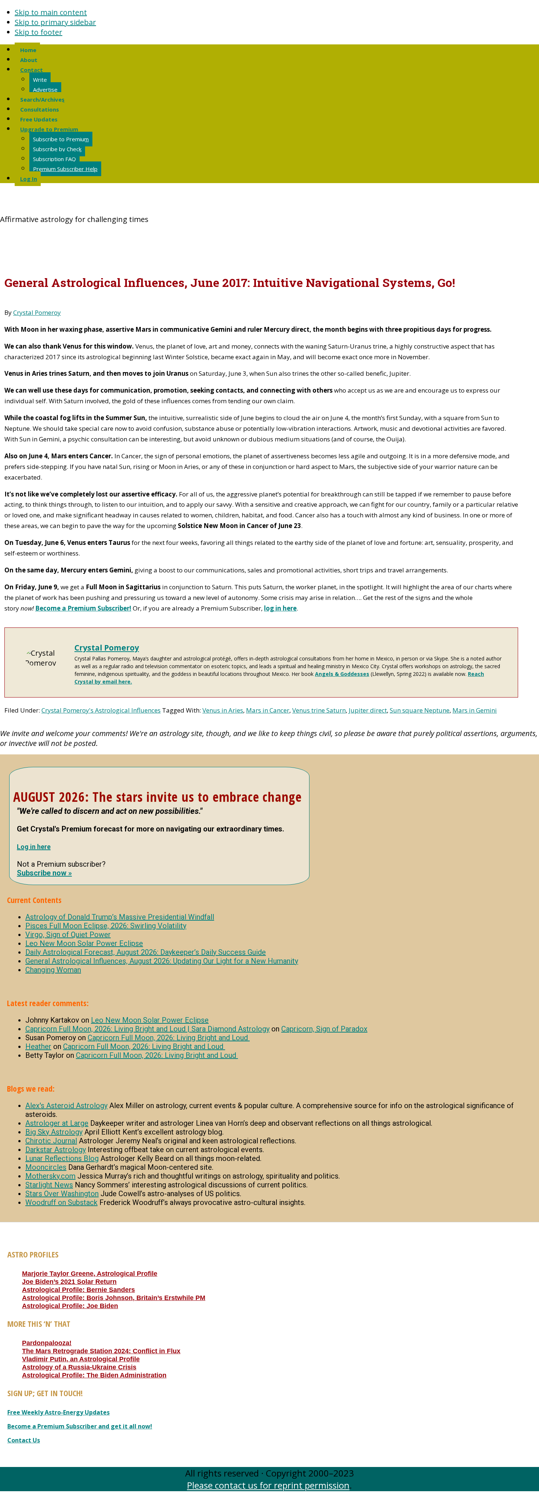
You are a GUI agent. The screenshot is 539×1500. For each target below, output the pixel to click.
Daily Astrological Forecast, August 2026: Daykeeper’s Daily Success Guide (145, 952)
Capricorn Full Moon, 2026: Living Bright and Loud (169, 1037)
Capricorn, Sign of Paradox (324, 1028)
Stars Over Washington (62, 1193)
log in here (280, 608)
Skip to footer (38, 32)
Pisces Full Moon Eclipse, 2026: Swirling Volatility (105, 925)
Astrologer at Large (56, 1123)
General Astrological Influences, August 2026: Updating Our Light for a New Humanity (161, 961)
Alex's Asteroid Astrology (66, 1105)
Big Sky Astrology (53, 1132)
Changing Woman (53, 969)
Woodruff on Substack (61, 1202)
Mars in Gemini (474, 710)
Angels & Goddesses (342, 673)
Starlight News (49, 1184)
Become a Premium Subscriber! (83, 608)
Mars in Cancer (267, 710)
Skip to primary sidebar (55, 22)
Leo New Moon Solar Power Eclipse (84, 943)
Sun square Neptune (420, 710)
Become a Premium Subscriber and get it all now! (79, 1426)
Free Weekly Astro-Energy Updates (58, 1412)
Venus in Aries (222, 710)
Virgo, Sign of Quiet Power (68, 934)
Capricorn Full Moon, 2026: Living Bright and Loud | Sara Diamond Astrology (147, 1028)
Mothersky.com (50, 1176)
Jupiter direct (368, 710)
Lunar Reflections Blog (62, 1158)
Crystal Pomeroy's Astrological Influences (101, 710)
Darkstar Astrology (55, 1149)
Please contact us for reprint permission (268, 1485)
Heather (38, 1046)
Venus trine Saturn (319, 710)
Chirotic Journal (51, 1140)
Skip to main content (51, 12)
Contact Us (23, 1440)
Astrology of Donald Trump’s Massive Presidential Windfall (119, 917)
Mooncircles (45, 1167)
